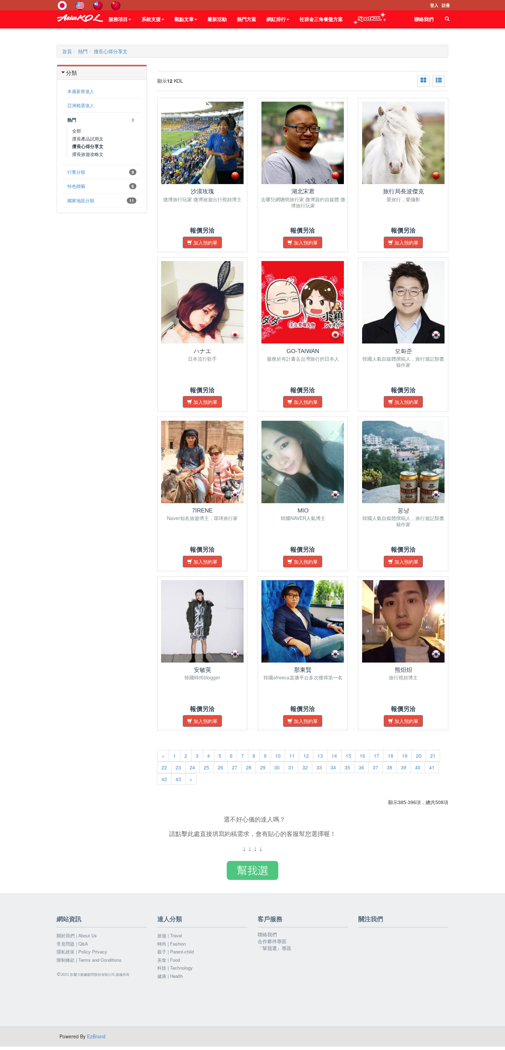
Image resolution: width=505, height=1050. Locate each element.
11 (292, 755)
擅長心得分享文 (110, 51)
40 (417, 767)
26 (220, 767)
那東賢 (303, 670)
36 (361, 767)
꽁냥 (403, 510)
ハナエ (202, 351)
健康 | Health (170, 976)
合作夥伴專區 (272, 941)
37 (375, 767)
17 (376, 755)
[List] (439, 81)
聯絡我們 (424, 18)
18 (390, 755)
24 (192, 767)
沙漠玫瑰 (202, 191)
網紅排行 (276, 18)
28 (248, 767)
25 (206, 767)
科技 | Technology (175, 968)
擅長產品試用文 (87, 138)
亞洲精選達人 (80, 105)
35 (347, 767)
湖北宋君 (303, 191)
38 (389, 767)
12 (306, 755)
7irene (202, 510)
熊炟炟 (403, 670)
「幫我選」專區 (274, 948)
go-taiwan (303, 351)
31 (291, 767)
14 (334, 755)
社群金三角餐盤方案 (321, 18)
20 (419, 755)
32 (305, 767)
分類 (71, 73)
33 (319, 767)
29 (263, 767)
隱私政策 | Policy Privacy (82, 952)
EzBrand (96, 1036)
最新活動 (217, 18)
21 (433, 755)
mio (303, 510)
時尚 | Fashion (171, 944)
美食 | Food (168, 960)
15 (348, 755)
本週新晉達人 (80, 91)
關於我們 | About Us (77, 936)
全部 (76, 130)
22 (164, 767)
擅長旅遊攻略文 (87, 154)
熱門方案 (246, 18)
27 (234, 767)
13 (320, 755)
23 (178, 767)
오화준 (403, 351)
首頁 (67, 51)
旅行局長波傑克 (403, 191)
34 (333, 767)
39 (403, 767)
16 (362, 755)
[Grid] (423, 81)
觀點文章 (184, 18)
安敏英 (202, 670)
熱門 (83, 51)
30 (277, 767)
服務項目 (118, 18)
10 (278, 755)
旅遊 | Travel (169, 936)
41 (432, 767)
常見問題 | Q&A (72, 944)
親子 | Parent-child (175, 952)
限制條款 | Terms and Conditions (89, 960)
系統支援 (151, 18)
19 (404, 755)
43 (178, 779)
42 (164, 779)
